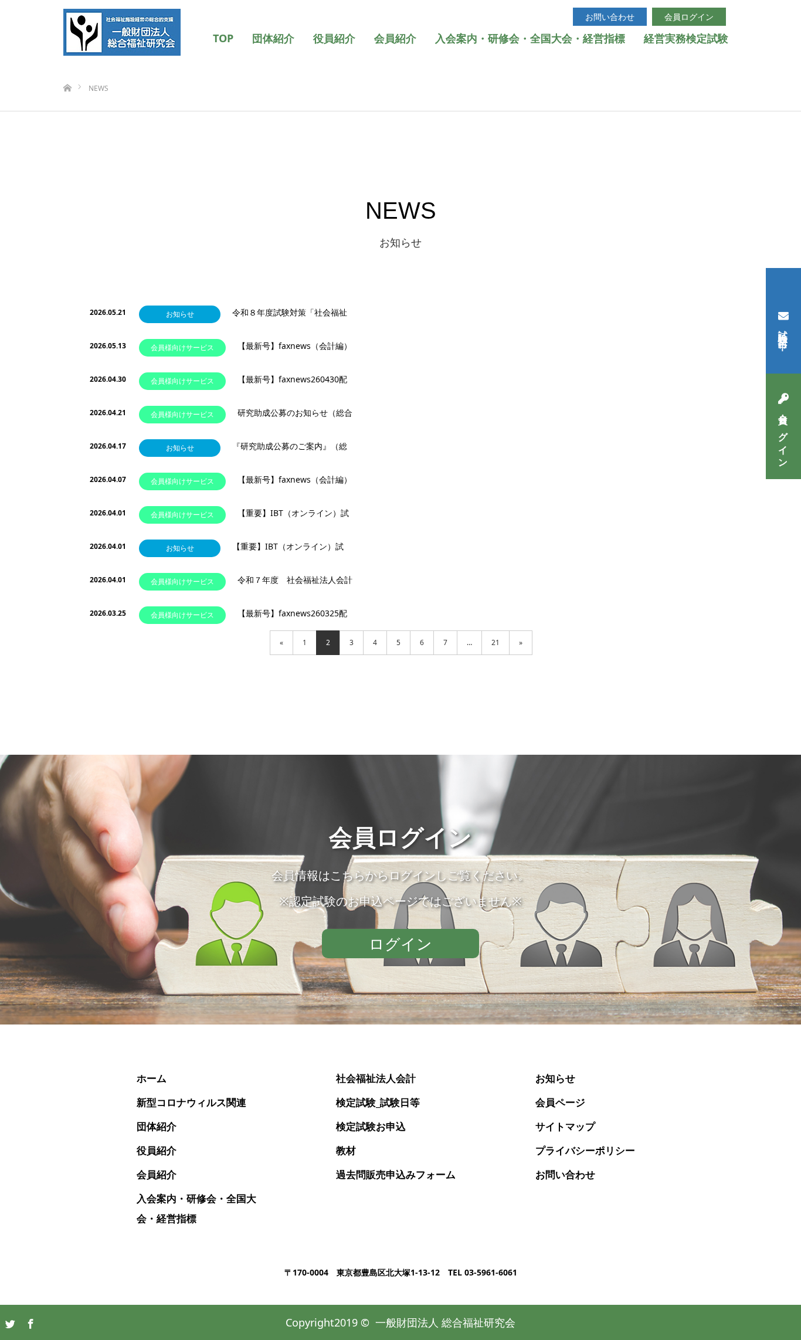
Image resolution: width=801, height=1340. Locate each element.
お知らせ (193, 314)
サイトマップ (565, 1126)
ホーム (152, 1078)
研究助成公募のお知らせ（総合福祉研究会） (294, 418)
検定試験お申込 (371, 1126)
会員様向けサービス (182, 347)
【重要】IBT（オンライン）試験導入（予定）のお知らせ (293, 518)
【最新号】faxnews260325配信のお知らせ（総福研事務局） (294, 619)
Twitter (9, 1322)
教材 (346, 1150)
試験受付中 (783, 330)
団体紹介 (273, 38)
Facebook (29, 1322)
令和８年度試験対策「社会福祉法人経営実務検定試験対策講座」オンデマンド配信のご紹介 (289, 318)
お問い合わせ (609, 16)
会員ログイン (783, 436)
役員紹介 (334, 38)
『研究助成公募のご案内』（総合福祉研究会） (289, 451)
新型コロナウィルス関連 (191, 1102)
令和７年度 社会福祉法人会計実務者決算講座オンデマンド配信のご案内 (294, 585)
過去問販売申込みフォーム (396, 1174)
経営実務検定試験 (686, 38)
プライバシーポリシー (585, 1150)
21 (495, 642)
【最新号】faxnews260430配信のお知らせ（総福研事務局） (294, 385)
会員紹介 (395, 38)
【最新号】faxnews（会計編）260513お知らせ (294, 351)
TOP (223, 38)
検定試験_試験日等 (378, 1102)
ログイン (400, 943)
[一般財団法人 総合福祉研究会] (122, 32)
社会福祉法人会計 (376, 1078)
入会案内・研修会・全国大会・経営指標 (530, 38)
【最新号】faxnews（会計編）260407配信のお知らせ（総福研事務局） (294, 485)
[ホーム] (67, 69)
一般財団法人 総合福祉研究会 (445, 1322)
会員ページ (560, 1102)
